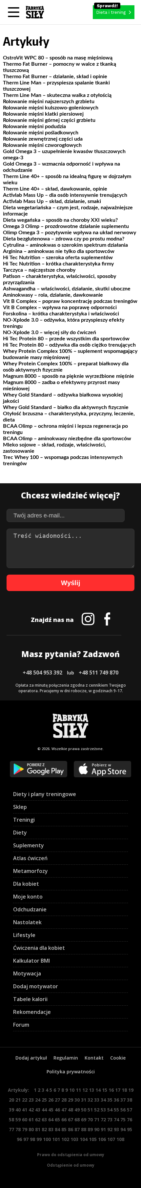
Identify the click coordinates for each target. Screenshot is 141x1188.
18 (124, 1090)
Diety (20, 832)
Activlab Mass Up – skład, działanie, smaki (52, 201)
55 (116, 1110)
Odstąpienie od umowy (70, 1165)
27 (57, 1100)
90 (96, 1129)
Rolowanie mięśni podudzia (34, 126)
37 (123, 1100)
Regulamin (65, 1058)
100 (47, 1139)
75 (123, 1119)
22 (24, 1100)
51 (90, 1110)
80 (31, 1129)
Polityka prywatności (71, 1071)
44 (44, 1110)
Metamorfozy (30, 871)
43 (37, 1110)
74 (116, 1119)
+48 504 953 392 (42, 672)
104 (84, 1139)
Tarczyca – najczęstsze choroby (39, 270)
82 (44, 1129)
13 (91, 1090)
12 (85, 1090)
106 (102, 1139)
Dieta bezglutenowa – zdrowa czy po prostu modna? (63, 238)
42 (31, 1110)
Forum (21, 1024)
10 (71, 1090)
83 (50, 1129)
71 (96, 1119)
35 (109, 1100)
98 (32, 1139)
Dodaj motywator (35, 986)
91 (103, 1129)
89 (90, 1129)
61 (31, 1119)
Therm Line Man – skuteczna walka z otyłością (57, 95)
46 (57, 1110)
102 (65, 1139)
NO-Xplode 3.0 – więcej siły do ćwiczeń (49, 332)
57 (129, 1110)
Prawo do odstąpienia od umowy (70, 1154)
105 (93, 1139)
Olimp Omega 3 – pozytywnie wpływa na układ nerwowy (69, 232)
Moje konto (28, 896)
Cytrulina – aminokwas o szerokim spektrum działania (65, 245)
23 (31, 1100)
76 (129, 1119)
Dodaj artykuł (31, 1058)
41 (24, 1110)
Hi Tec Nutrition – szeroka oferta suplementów (58, 257)
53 (103, 1110)
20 (11, 1100)
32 (90, 1100)
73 (109, 1119)
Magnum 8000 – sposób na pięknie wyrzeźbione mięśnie (68, 376)
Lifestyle (24, 935)
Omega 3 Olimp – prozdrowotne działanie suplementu (66, 226)
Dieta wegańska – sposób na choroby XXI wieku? (60, 220)
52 (96, 1110)
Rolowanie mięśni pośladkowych (40, 132)
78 (18, 1129)
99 (39, 1139)
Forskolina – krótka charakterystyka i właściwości (61, 313)
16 (111, 1090)
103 (74, 1139)
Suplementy (28, 845)
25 (44, 1100)
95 (129, 1129)
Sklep (20, 807)
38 (129, 1100)
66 (64, 1119)
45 (50, 1110)
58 (11, 1119)
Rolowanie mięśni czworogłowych (42, 145)
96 (19, 1139)
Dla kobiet (26, 883)
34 (103, 1100)
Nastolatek (27, 922)
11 (78, 1090)
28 (64, 1100)
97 (26, 1139)
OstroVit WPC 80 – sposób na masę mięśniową (57, 57)
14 (98, 1090)
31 (83, 1100)
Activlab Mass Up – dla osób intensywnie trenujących (65, 195)
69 (83, 1119)
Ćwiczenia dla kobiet (39, 947)
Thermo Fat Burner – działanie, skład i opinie (55, 76)
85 (64, 1129)
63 (44, 1119)
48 (70, 1110)
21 (18, 1100)
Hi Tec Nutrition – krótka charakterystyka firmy (58, 263)
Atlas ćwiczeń (30, 858)
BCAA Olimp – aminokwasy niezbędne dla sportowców (67, 438)
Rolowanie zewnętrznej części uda (43, 139)
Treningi (24, 819)
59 (18, 1119)
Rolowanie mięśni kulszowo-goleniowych (50, 107)
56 (123, 1110)
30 (77, 1100)
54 (109, 1110)
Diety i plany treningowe (44, 794)
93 (116, 1129)
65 (57, 1119)
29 (70, 1100)
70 (90, 1119)
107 (111, 1139)
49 (77, 1110)
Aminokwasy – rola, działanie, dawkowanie (53, 295)
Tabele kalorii (30, 999)
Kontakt (94, 1058)
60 (24, 1119)
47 (64, 1110)
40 (18, 1110)
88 (83, 1129)
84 (57, 1129)
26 (50, 1100)
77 (11, 1129)
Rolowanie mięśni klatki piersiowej (43, 114)
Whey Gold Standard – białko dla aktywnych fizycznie (66, 407)
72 (103, 1119)
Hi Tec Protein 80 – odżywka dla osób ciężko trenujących (69, 345)
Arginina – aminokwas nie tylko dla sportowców (58, 251)
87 (77, 1129)
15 (104, 1090)
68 (77, 1119)
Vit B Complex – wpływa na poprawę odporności (60, 307)
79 (24, 1129)
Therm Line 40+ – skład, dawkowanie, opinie (55, 189)
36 (116, 1100)
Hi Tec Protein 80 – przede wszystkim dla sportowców (66, 338)
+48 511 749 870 (98, 672)
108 (120, 1139)
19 (130, 1090)
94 (123, 1129)
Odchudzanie (30, 909)
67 (70, 1119)
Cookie (118, 1058)
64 (50, 1119)
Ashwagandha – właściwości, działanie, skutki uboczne (67, 288)
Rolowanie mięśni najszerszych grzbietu (48, 101)
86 (70, 1129)
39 (11, 1110)
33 (96, 1100)
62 (37, 1119)
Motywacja (27, 973)
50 (83, 1110)
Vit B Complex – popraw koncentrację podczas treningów (70, 301)
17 (117, 1090)
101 (56, 1139)
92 (109, 1129)
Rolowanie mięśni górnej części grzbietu (49, 120)
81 (37, 1129)
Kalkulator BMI (31, 960)
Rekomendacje (32, 1012)
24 (37, 1100)
